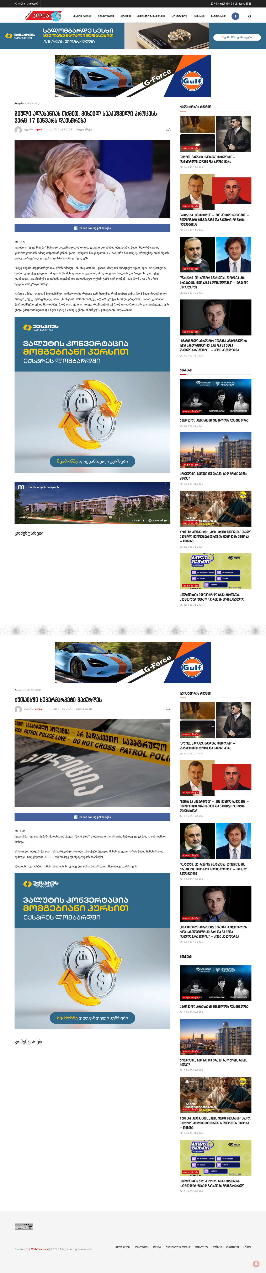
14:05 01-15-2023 (61, 129)
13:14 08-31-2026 (192, 605)
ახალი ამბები (82, 16)
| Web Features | (39, 1249)
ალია (38, 129)
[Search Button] (249, 16)
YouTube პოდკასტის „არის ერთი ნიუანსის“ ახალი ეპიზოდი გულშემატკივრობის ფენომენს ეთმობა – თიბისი (215, 536)
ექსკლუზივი (106, 16)
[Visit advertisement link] (133, 79)
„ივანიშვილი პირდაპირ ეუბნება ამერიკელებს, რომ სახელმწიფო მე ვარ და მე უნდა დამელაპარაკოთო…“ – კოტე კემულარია (214, 345)
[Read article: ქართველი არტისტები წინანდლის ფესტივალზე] (215, 397)
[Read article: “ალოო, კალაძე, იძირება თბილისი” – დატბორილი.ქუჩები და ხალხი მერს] (215, 134)
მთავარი (19, 103)
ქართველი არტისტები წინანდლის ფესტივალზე (214, 420)
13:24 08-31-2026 (192, 547)
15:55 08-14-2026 (192, 230)
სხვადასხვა (218, 16)
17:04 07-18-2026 (192, 355)
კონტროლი (179, 16)
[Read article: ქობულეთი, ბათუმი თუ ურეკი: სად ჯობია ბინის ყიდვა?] (215, 450)
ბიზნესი (126, 16)
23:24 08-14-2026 (192, 167)
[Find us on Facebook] (235, 16)
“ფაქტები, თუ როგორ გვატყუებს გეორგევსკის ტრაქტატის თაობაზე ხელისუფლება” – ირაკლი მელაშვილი (214, 282)
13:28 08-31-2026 (192, 484)
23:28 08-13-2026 (192, 293)
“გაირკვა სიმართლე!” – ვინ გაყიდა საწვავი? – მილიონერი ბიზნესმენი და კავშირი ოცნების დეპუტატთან (214, 219)
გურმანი (199, 16)
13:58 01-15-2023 (61, 709)
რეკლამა (20, 3)
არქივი (247, 1246)
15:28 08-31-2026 (192, 425)
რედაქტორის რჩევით (151, 16)
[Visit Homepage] (43, 16)
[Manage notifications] (256, 1264)
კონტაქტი (32, 3)
